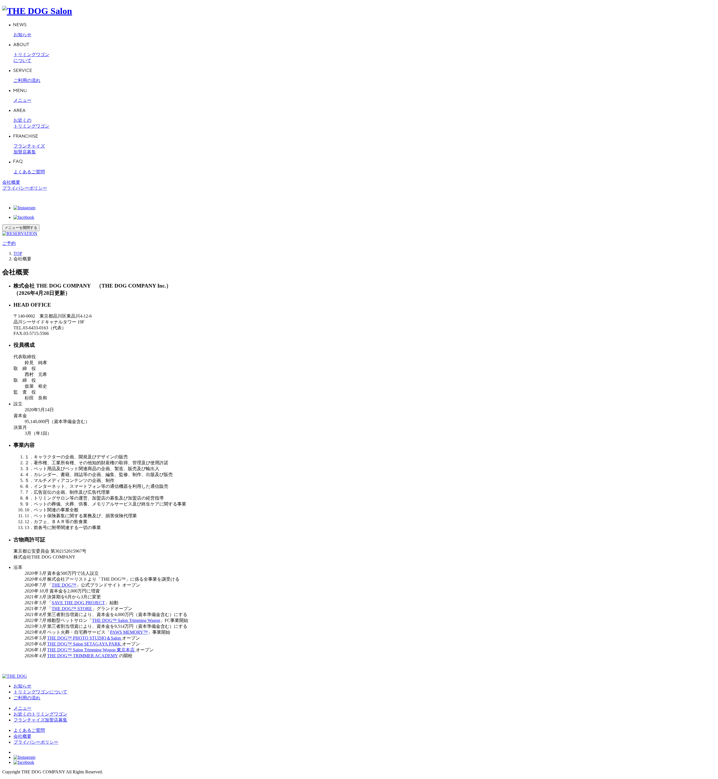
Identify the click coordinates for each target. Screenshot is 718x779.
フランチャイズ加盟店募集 (40, 720)
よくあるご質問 (29, 730)
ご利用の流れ (26, 697)
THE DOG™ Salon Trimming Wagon (126, 620)
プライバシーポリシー (24, 188)
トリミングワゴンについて (40, 692)
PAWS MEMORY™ (129, 632)
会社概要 (11, 182)
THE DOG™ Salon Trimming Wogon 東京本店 (91, 649)
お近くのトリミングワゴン (40, 714)
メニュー (22, 708)
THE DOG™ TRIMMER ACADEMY (82, 655)
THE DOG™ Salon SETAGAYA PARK (84, 644)
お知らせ (22, 686)
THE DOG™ (64, 585)
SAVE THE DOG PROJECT (78, 602)
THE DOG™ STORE (72, 608)
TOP (17, 253)
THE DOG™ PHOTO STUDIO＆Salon (84, 638)
